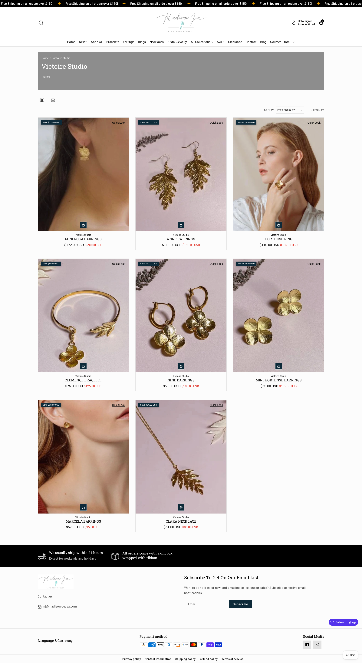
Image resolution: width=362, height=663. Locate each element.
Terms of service (232, 659)
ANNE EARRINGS (181, 239)
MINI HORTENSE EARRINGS (279, 380)
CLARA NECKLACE (181, 521)
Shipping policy (185, 659)
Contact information (158, 659)
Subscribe (240, 604)
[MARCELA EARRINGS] (83, 457)
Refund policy (208, 659)
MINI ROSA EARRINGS (83, 239)
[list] (53, 100)
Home (45, 58)
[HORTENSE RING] (278, 174)
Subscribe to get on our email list (221, 577)
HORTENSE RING (279, 239)
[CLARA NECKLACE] (181, 457)
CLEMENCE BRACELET (83, 380)
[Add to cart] (83, 225)
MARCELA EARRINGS (83, 521)
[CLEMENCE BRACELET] (83, 315)
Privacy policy (131, 659)
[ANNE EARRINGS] (181, 174)
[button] (41, 22)
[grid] (42, 100)
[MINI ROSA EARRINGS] (83, 174)
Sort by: (269, 110)
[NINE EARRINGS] (181, 315)
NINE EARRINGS (181, 380)
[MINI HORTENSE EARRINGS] (278, 315)
